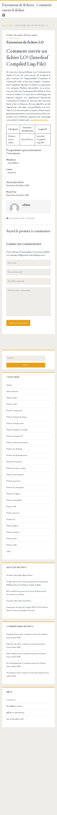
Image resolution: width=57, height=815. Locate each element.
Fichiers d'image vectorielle (16, 430)
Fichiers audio (11, 398)
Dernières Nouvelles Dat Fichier (18, 601)
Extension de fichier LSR (17, 195)
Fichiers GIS (11, 507)
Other (8, 551)
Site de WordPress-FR (15, 719)
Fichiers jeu (10, 519)
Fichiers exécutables (22, 218)
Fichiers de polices (13, 481)
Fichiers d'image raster (15, 423)
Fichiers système (12, 532)
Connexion (10, 700)
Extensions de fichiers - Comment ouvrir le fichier (27, 8)
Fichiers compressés (14, 411)
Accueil (7, 25)
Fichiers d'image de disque (16, 417)
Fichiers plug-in (12, 526)
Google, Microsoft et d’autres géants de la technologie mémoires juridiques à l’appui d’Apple (27, 583)
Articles (9, 385)
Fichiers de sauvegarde (15, 487)
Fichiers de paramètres (15, 475)
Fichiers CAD (11, 404)
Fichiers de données (14, 462)
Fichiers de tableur (13, 494)
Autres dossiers (12, 391)
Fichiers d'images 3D (14, 436)
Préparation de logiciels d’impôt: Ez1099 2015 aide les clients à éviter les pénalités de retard (27, 609)
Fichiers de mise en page (15, 468)
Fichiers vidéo (11, 545)
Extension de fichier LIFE (17, 185)
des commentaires (15, 713)
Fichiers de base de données (17, 443)
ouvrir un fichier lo (39, 120)
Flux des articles (14, 706)
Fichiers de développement (16, 455)
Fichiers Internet (12, 513)
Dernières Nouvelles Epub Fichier (19, 575)
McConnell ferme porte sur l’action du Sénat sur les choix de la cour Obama (26, 593)
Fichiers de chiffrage (14, 449)
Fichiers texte (11, 539)
